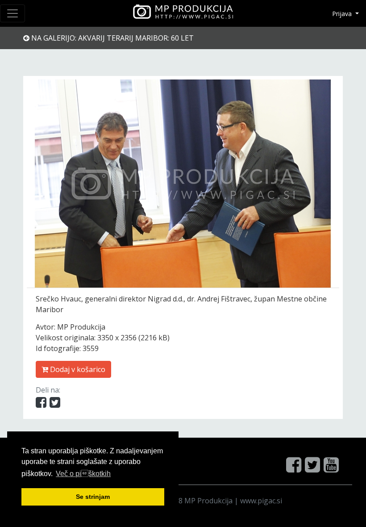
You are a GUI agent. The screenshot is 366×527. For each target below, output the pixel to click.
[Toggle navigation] (12, 13)
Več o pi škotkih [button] (83, 473)
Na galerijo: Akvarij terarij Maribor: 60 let (111, 38)
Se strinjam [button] (93, 496)
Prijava (343, 13)
